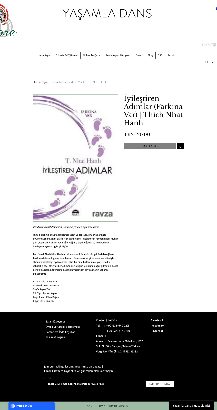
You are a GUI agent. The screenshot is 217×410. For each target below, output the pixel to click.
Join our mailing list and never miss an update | (73, 366)
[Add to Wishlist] (180, 146)
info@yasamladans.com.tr (122, 336)
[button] (209, 45)
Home (37, 82)
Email (47, 377)
